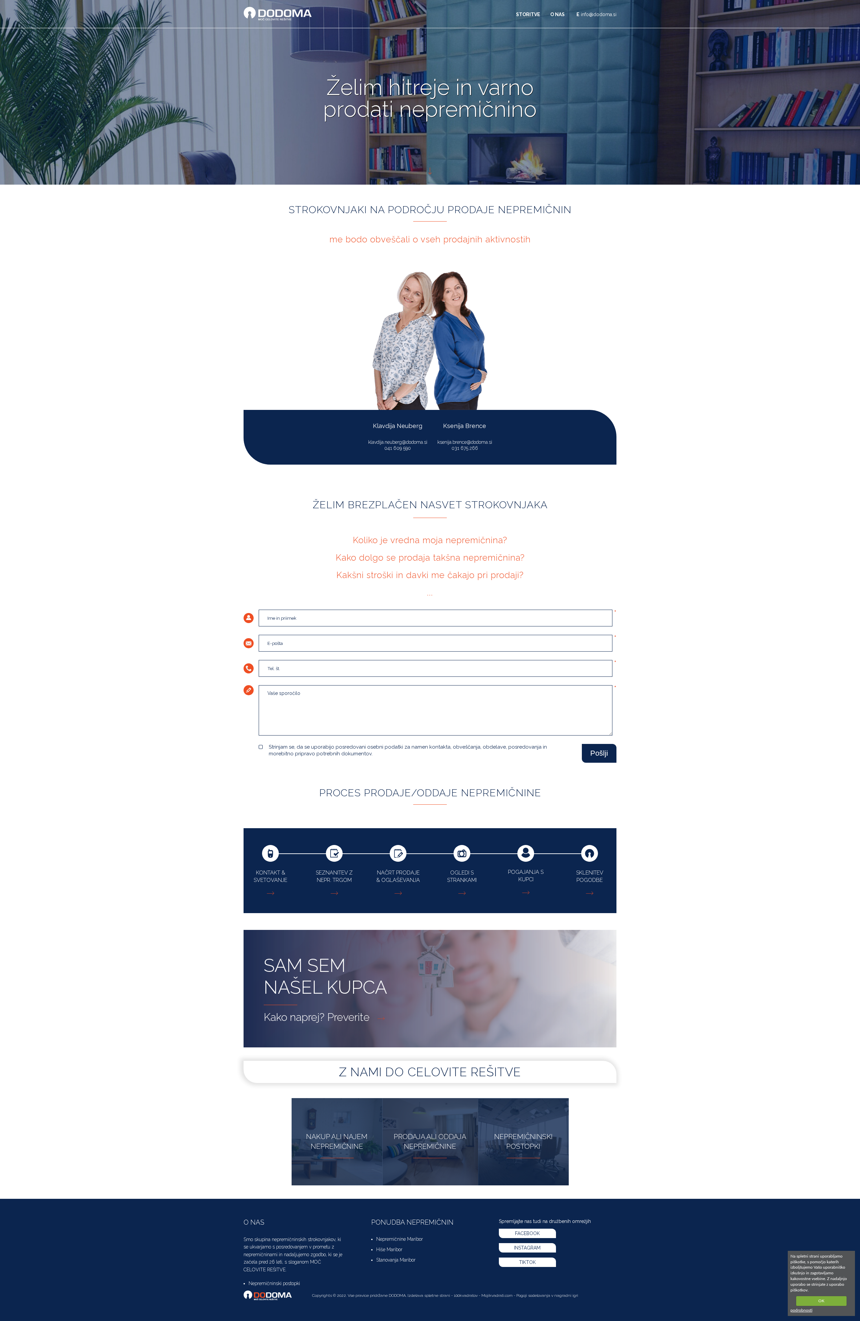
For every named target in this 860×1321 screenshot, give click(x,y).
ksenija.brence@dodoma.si (464, 442)
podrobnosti (801, 1310)
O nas (557, 14)
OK (821, 1301)
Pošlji (599, 753)
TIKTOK (527, 1262)
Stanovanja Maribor (396, 1260)
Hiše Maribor (389, 1249)
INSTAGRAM (527, 1248)
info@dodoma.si (598, 14)
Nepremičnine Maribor (399, 1239)
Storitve (528, 14)
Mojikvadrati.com (497, 1295)
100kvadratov (466, 1295)
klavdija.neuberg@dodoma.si (397, 442)
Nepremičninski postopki (274, 1283)
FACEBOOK (527, 1233)
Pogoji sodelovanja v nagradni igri (547, 1295)
